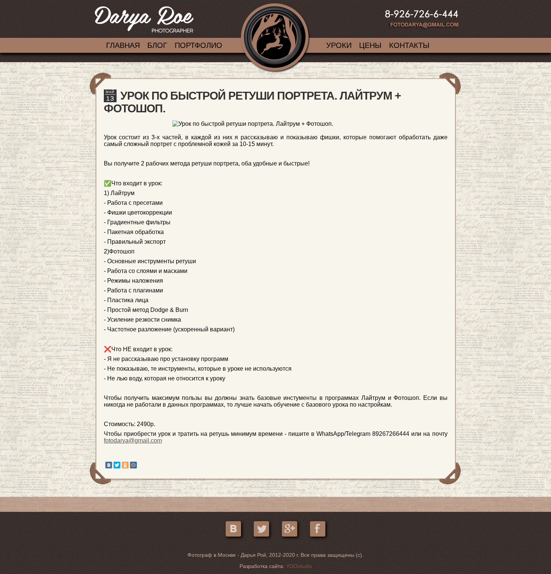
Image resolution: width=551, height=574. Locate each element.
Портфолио (198, 45)
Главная (123, 45)
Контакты (409, 45)
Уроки (339, 45)
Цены (370, 45)
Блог (157, 45)
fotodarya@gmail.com (133, 440)
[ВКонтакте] (108, 465)
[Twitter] (117, 465)
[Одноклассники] (125, 465)
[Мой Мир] (133, 465)
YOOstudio (299, 566)
